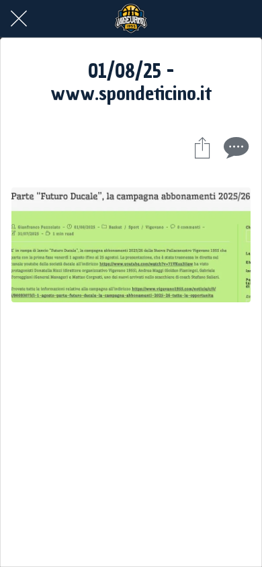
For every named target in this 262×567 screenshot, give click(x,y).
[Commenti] (234, 147)
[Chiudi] (19, 19)
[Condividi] (202, 147)
